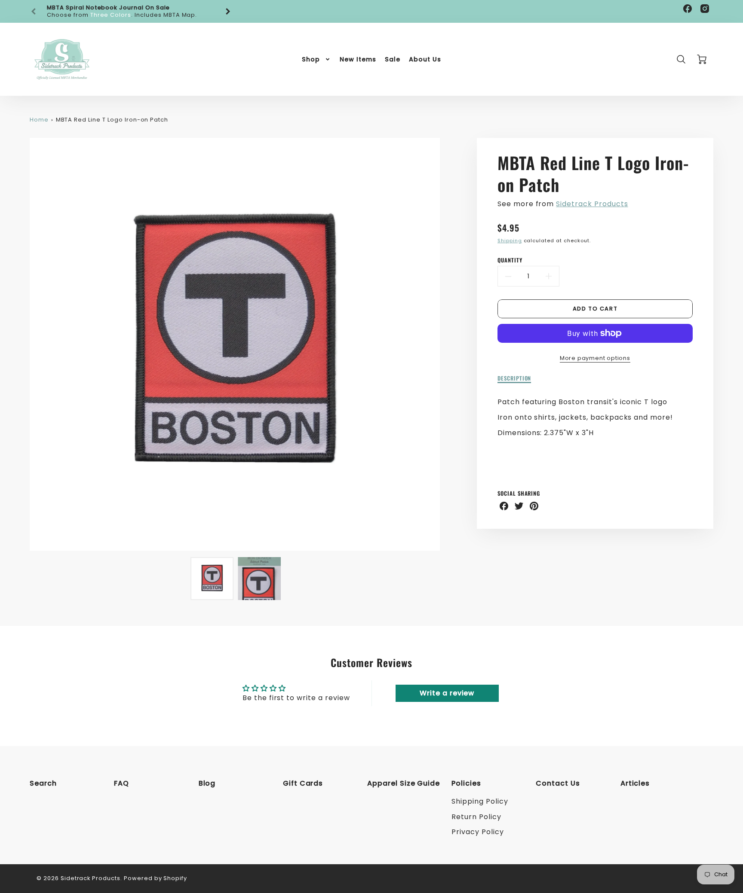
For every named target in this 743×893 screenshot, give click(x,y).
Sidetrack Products (592, 204)
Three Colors (111, 14)
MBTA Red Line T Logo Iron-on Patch (112, 119)
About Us (425, 59)
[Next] (227, 11)
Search (43, 783)
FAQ (121, 783)
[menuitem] (316, 59)
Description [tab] (514, 378)
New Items (358, 59)
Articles (635, 783)
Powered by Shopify (155, 878)
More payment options (595, 358)
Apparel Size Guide (403, 783)
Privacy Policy (477, 832)
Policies (466, 783)
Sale (392, 59)
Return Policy (476, 817)
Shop (311, 59)
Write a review (447, 693)
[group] (131, 11)
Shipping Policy (479, 801)
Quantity (509, 260)
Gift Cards (303, 783)
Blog (207, 783)
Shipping (509, 240)
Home (39, 119)
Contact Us (558, 783)
